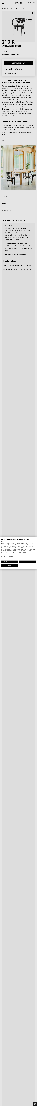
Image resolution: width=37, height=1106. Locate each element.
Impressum (11, 556)
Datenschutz (4, 556)
